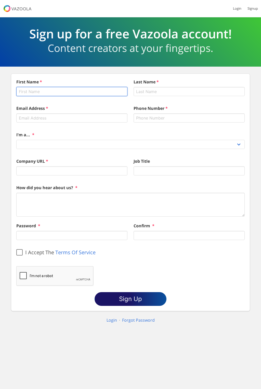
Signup (252, 8)
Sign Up (130, 299)
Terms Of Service (75, 252)
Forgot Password (138, 320)
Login (237, 8)
